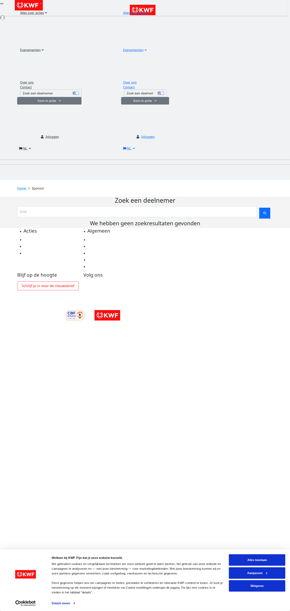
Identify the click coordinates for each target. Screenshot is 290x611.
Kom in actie (142, 101)
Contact (129, 87)
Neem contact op (100, 266)
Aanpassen (255, 572)
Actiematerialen (36, 240)
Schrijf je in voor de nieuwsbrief (48, 285)
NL (129, 148)
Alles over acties (135, 13)
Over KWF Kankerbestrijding (109, 260)
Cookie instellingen (102, 246)
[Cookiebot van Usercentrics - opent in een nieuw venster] (25, 603)
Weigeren (257, 585)
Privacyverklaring (101, 240)
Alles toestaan (257, 560)
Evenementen (133, 50)
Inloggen (148, 137)
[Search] (161, 93)
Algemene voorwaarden (106, 253)
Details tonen (61, 603)
